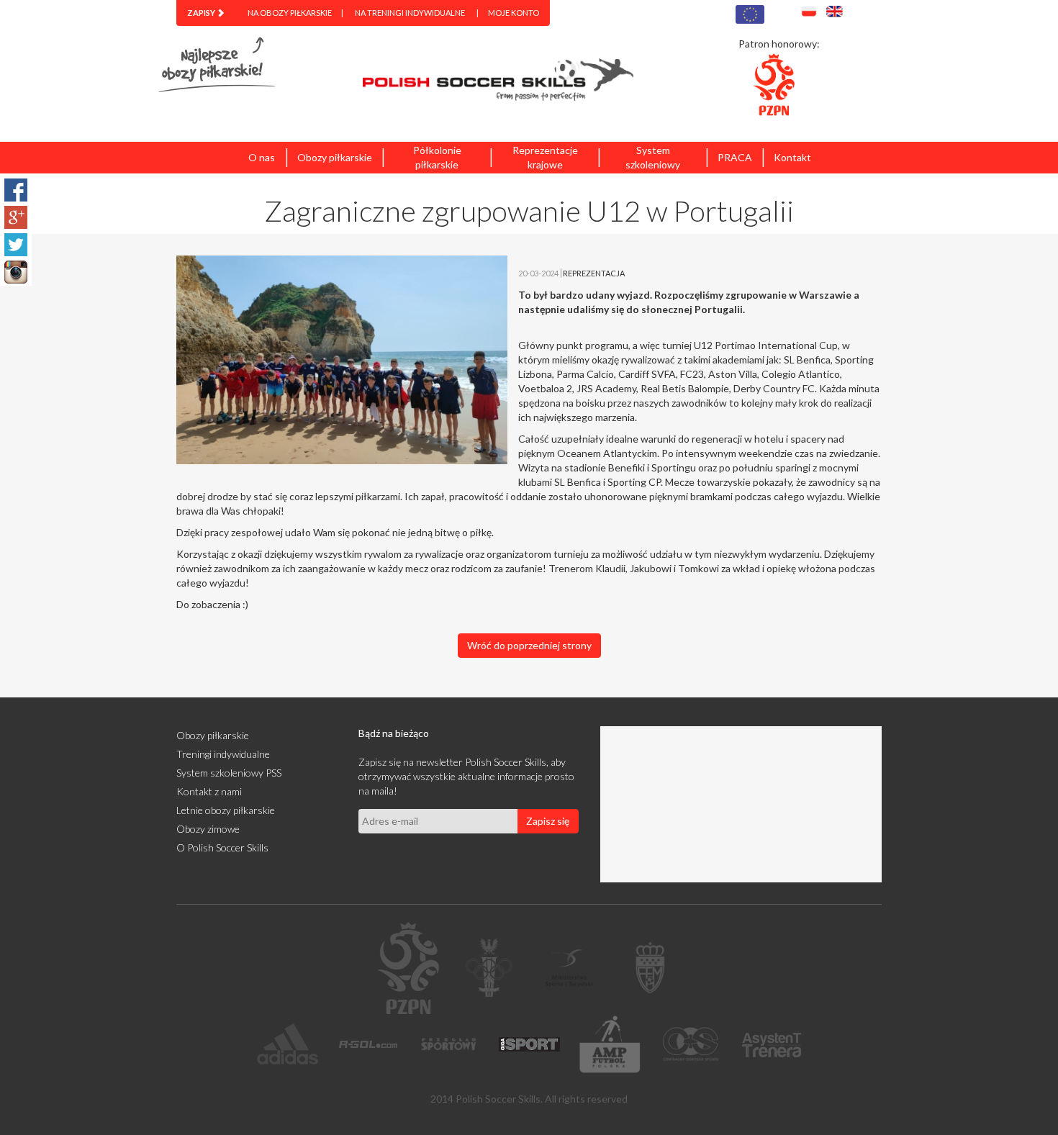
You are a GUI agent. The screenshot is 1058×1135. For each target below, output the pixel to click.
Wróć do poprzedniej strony (529, 645)
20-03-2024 (538, 273)
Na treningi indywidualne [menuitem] (410, 12)
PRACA (735, 157)
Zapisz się (547, 821)
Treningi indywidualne (223, 754)
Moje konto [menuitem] (513, 12)
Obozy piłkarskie (334, 157)
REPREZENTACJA (594, 273)
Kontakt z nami (209, 791)
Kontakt (792, 157)
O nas (261, 157)
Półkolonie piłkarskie (437, 157)
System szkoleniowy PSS (228, 773)
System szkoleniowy (652, 157)
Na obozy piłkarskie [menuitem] (290, 12)
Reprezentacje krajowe (545, 157)
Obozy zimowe (208, 829)
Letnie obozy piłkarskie (225, 810)
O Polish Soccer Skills (222, 847)
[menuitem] (205, 13)
